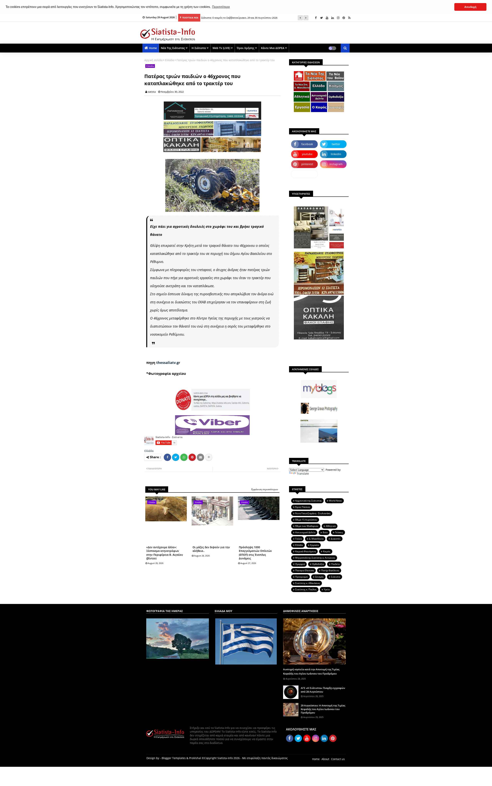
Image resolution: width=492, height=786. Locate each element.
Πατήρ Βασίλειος (330, 570)
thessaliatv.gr (168, 362)
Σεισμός (319, 576)
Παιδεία (335, 564)
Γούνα (298, 538)
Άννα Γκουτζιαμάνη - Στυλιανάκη (312, 513)
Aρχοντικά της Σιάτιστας (308, 500)
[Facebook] (167, 457)
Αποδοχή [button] (470, 6)
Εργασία (314, 545)
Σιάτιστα (335, 576)
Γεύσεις (339, 532)
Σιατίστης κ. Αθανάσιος (307, 583)
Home (153, 48)
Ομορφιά (300, 564)
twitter (336, 144)
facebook (307, 144)
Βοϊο (325, 532)
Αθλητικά (331, 526)
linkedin (336, 154)
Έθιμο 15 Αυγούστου (306, 519)
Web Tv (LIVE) (221, 48)
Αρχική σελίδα (153, 60)
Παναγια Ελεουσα (304, 570)
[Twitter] (175, 457)
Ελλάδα (169, 60)
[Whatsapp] (184, 457)
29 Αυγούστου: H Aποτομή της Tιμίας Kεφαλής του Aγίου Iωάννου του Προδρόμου (323, 709)
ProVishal (195, 758)
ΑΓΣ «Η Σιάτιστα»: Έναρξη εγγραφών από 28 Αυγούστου (323, 689)
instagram (335, 164)
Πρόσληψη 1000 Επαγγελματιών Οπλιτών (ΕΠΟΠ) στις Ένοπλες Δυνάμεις (255, 552)
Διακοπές (336, 538)
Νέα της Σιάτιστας (173, 48)
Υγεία (327, 589)
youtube (307, 154)
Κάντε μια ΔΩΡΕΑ (272, 48)
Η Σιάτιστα (199, 48)
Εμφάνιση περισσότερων (264, 489)
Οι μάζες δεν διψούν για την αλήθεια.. (211, 549)
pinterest (307, 164)
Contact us (338, 759)
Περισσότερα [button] (221, 6)
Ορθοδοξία (318, 564)
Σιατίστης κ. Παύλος (306, 589)
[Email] (200, 457)
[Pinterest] (192, 457)
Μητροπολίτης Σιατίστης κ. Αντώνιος (315, 557)
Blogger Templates (174, 758)
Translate (303, 473)
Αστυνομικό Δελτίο (305, 532)
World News (335, 500)
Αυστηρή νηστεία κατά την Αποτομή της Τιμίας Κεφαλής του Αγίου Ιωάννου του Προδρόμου (311, 671)
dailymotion (304, 174)
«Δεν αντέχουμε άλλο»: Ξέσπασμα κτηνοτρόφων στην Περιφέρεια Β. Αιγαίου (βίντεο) (164, 552)
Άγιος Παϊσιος (302, 507)
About (325, 759)
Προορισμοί (301, 576)
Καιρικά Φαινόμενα (305, 551)
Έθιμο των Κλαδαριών (306, 526)
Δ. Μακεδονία (316, 538)
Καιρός (326, 551)
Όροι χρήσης (245, 48)
